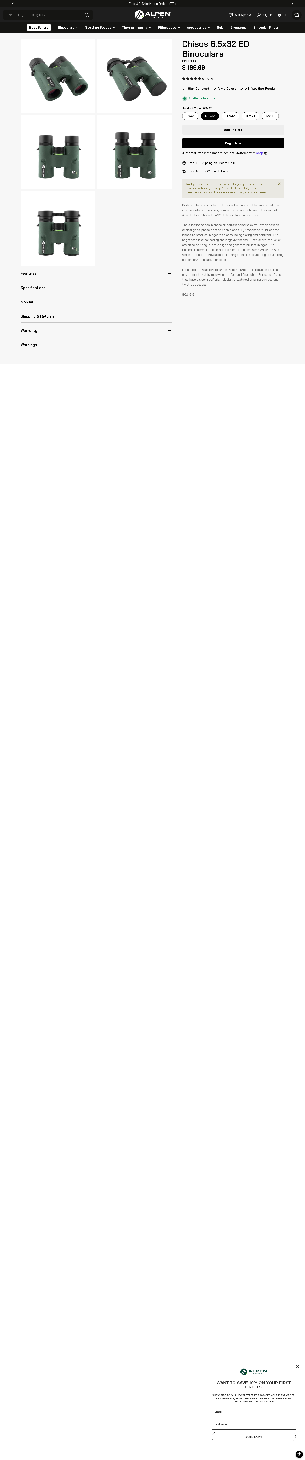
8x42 (190, 116)
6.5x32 (210, 116)
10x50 (250, 116)
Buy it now (233, 143)
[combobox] (48, 15)
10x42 (230, 116)
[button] (12, 3)
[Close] (279, 184)
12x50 (270, 116)
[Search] (86, 14)
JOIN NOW (253, 1436)
